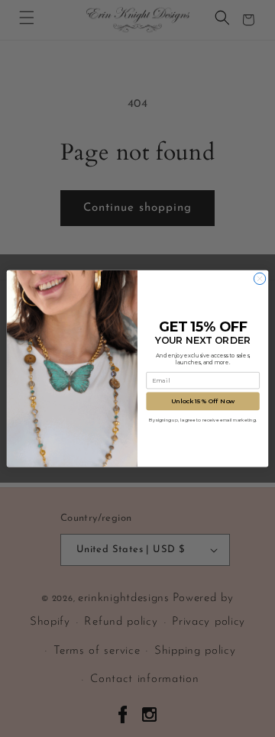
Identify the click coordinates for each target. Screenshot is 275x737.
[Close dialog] (259, 278)
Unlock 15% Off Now (203, 401)
